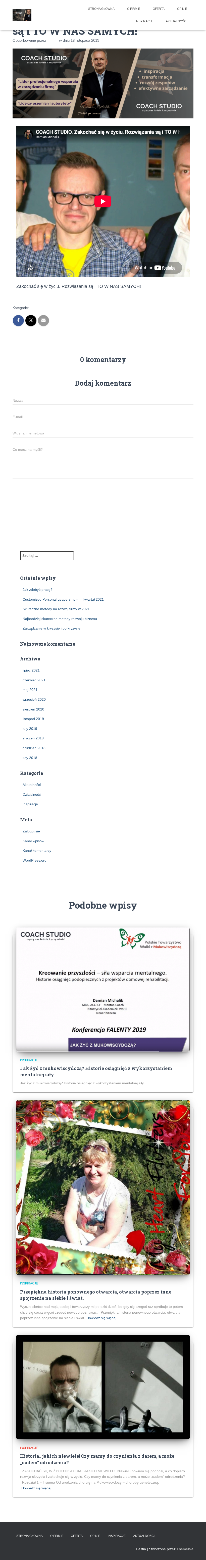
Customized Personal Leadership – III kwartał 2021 (63, 599)
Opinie (182, 9)
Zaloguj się (31, 831)
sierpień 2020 (33, 709)
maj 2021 (30, 690)
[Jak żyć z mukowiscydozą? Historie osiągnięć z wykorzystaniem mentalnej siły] (103, 989)
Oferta (159, 9)
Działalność (32, 794)
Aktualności (176, 21)
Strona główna (101, 9)
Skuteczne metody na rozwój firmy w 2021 (56, 609)
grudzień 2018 (34, 748)
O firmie (133, 9)
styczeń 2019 (33, 738)
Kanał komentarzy (37, 851)
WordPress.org (34, 860)
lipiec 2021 (31, 670)
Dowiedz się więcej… (103, 1318)
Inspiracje (144, 21)
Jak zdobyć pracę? (38, 590)
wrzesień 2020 (34, 699)
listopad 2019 (33, 719)
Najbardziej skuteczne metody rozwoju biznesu (60, 619)
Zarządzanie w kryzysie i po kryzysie (51, 628)
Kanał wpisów (33, 841)
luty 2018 (30, 758)
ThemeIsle (185, 1549)
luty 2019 (30, 729)
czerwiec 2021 (34, 680)
